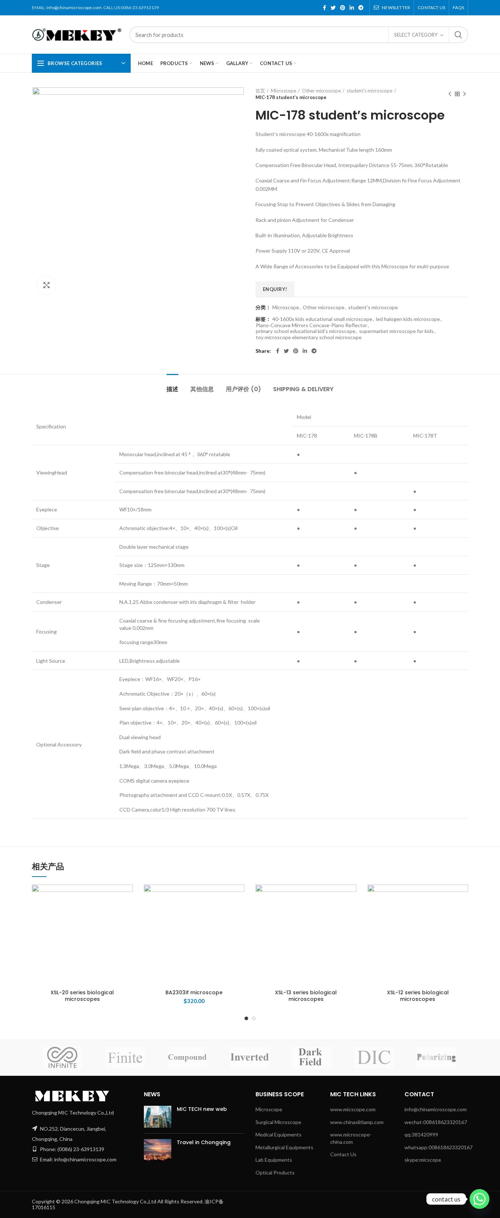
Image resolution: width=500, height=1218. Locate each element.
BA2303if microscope (194, 992)
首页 (260, 91)
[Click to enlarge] (46, 285)
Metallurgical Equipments (284, 1147)
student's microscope (369, 91)
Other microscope (321, 91)
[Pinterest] (342, 7)
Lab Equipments (273, 1160)
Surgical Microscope (278, 1122)
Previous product (450, 94)
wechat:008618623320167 (435, 1122)
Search (458, 34)
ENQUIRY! (275, 289)
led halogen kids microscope (408, 319)
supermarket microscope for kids (396, 331)
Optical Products (275, 1172)
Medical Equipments (278, 1134)
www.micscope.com (353, 1109)
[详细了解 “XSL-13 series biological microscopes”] (338, 896)
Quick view (115, 924)
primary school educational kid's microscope (305, 331)
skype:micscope (422, 1160)
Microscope (283, 91)
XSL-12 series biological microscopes (418, 995)
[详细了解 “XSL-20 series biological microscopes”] (115, 896)
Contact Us (343, 1154)
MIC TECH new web (202, 1109)
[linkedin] (351, 7)
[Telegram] (361, 7)
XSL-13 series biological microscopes (306, 995)
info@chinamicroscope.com (74, 7)
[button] (227, 896)
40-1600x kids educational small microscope (322, 319)
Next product (464, 94)
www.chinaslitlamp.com (357, 1122)
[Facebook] (324, 7)
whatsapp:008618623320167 (438, 1147)
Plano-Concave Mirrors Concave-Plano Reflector (311, 325)
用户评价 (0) (243, 389)
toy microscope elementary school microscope (309, 337)
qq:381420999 (421, 1134)
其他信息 (202, 389)
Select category (415, 35)
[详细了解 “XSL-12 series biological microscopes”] (450, 896)
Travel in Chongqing (204, 1142)
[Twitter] (333, 7)
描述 (172, 389)
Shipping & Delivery (303, 389)
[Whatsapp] (479, 1199)
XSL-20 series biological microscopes (82, 995)
